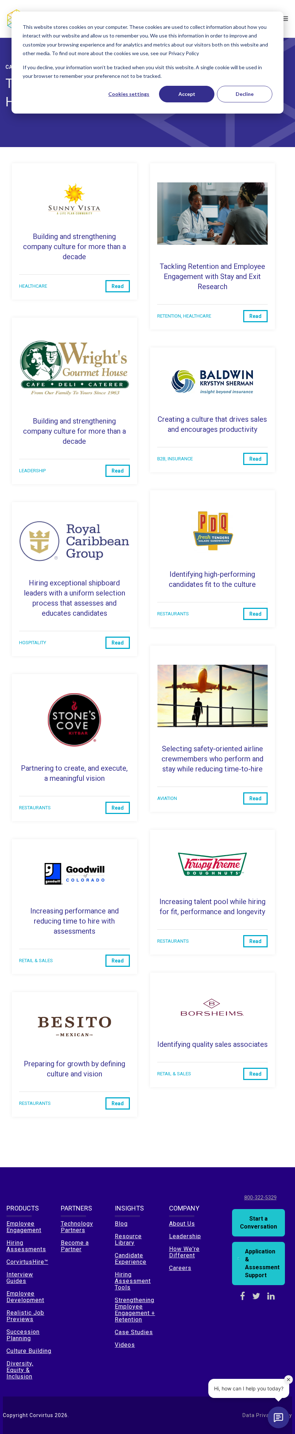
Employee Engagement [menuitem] (23, 1227)
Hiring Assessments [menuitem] (26, 1246)
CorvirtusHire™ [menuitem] (27, 1261)
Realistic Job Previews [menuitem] (25, 1316)
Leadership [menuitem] (185, 1236)
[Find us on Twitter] (256, 1296)
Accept (186, 94)
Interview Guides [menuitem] (19, 1277)
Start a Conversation (258, 1222)
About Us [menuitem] (182, 1223)
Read (118, 286)
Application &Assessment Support (262, 1263)
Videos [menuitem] (125, 1344)
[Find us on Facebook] (242, 1296)
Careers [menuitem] (180, 1268)
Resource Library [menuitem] (128, 1239)
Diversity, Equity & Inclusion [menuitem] (19, 1370)
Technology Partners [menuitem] (77, 1227)
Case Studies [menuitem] (134, 1332)
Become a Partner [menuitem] (75, 1246)
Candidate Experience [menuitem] (130, 1258)
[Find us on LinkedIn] (271, 1296)
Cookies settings (128, 94)
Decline (245, 94)
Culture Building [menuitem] (28, 1350)
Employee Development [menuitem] (25, 1297)
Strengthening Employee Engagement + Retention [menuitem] (135, 1310)
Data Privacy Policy (267, 1415)
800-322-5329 (260, 1197)
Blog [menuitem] (121, 1223)
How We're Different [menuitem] (184, 1252)
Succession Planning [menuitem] (23, 1335)
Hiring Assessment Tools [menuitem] (133, 1281)
